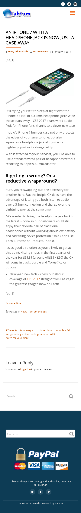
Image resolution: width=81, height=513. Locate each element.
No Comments (41, 51)
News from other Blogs (34, 311)
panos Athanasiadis (29, 503)
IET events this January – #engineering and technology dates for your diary (22, 334)
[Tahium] (18, 13)
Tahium (59, 503)
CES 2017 (33, 279)
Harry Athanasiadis (18, 51)
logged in (25, 369)
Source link (13, 303)
